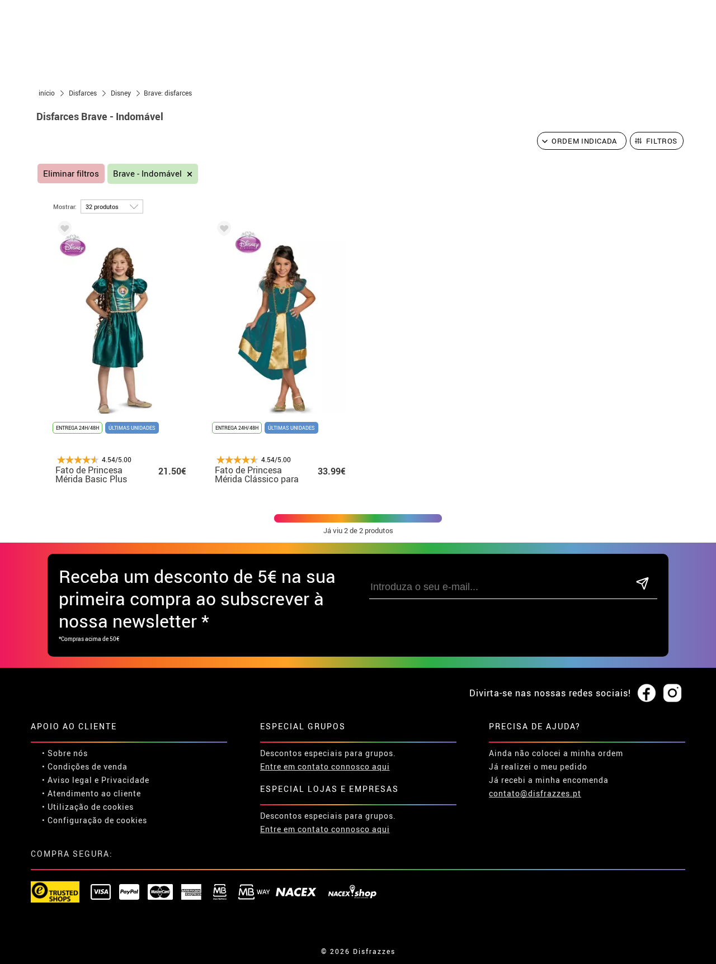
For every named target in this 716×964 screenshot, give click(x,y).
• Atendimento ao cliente (91, 793)
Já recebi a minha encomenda (549, 780)
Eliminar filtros (71, 173)
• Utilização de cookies (88, 806)
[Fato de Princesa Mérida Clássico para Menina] (222, 230)
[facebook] (646, 693)
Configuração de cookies (97, 820)
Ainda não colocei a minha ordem (556, 753)
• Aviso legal (67, 780)
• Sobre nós (65, 753)
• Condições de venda (85, 766)
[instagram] (672, 693)
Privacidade (125, 780)
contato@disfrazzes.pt (535, 793)
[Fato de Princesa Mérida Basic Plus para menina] (62, 230)
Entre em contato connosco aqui (325, 766)
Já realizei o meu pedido (538, 766)
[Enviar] (642, 584)
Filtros (662, 141)
